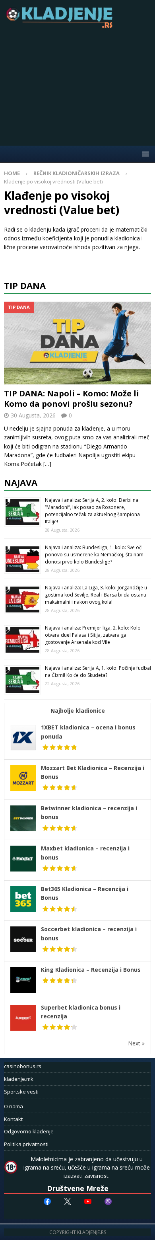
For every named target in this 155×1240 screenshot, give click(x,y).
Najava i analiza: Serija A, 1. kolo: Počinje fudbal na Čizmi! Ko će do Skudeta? (98, 671)
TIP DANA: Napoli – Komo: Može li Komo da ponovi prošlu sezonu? (71, 398)
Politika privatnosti (26, 1144)
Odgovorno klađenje (29, 1131)
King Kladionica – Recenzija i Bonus (91, 969)
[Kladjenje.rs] (61, 25)
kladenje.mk (18, 1078)
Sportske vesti (21, 1091)
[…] (47, 464)
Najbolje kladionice (77, 710)
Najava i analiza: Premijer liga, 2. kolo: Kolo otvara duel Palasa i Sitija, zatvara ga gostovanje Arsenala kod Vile (93, 634)
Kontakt (13, 1119)
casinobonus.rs (22, 1066)
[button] (144, 154)
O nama (13, 1106)
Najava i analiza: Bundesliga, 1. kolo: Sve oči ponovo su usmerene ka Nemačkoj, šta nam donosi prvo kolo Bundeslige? (94, 554)
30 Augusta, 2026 (33, 415)
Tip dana (25, 285)
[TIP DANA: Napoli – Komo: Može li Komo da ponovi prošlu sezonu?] (77, 343)
